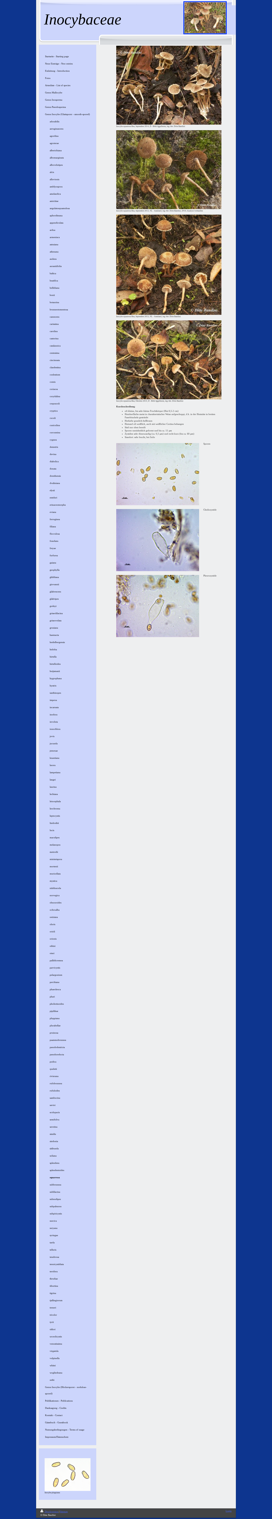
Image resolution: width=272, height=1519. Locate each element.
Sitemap (64, 1511)
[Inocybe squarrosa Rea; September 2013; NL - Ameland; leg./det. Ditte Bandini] (168, 265)
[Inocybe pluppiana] (68, 1474)
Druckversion (51, 1511)
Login (229, 1511)
